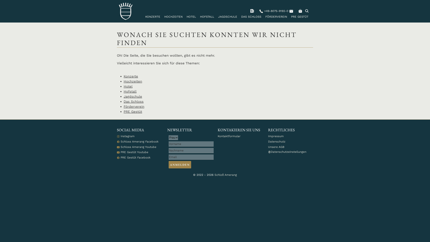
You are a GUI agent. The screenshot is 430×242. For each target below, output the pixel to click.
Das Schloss (251, 16)
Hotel (191, 16)
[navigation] (252, 11)
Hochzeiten (173, 16)
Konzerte (152, 16)
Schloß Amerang (225, 174)
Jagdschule (227, 16)
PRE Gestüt (299, 16)
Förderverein (276, 16)
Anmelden (180, 165)
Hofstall (207, 16)
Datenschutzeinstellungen (288, 151)
